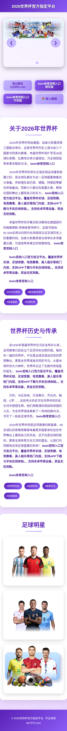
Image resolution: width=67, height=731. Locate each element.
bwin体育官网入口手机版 (17, 99)
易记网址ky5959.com (17, 85)
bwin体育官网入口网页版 (49, 85)
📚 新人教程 (49, 98)
